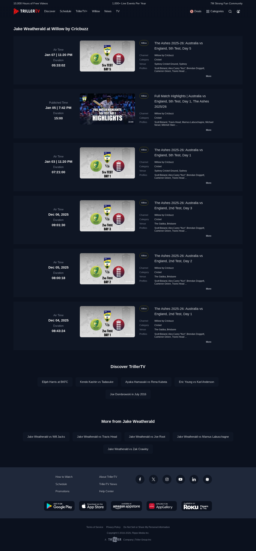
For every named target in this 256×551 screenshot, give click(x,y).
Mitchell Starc (168, 125)
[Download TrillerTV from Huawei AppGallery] (162, 506)
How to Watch (64, 476)
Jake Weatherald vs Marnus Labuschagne (203, 436)
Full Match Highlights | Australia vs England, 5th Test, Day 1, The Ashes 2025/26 (181, 101)
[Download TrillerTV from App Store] (92, 506)
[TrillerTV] (26, 11)
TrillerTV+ (82, 11)
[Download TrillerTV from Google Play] (59, 506)
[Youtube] (180, 479)
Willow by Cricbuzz (164, 55)
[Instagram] (166, 479)
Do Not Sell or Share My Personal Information (147, 527)
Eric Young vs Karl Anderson (196, 381)
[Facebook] (139, 479)
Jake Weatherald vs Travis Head (97, 436)
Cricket (158, 59)
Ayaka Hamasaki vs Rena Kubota (146, 381)
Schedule (65, 11)
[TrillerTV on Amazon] (126, 506)
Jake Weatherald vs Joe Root (147, 436)
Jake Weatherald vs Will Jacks (46, 436)
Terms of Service (94, 527)
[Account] (238, 11)
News (108, 11)
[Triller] (207, 479)
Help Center (106, 491)
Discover (49, 11)
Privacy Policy (113, 527)
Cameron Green (162, 71)
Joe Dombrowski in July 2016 (128, 394)
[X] (153, 479)
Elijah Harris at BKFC (55, 381)
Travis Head (178, 71)
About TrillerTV (108, 476)
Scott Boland (160, 68)
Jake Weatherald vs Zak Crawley (128, 449)
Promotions (62, 491)
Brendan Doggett (195, 68)
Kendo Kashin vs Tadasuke (96, 381)
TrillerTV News (108, 484)
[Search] (230, 11)
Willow (96, 11)
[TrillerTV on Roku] (196, 506)
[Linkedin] (193, 479)
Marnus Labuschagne (193, 122)
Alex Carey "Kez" (177, 68)
